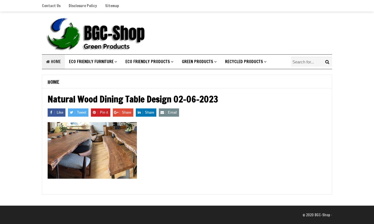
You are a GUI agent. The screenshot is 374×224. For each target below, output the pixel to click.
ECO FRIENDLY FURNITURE (91, 62)
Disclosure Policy (83, 6)
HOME (55, 62)
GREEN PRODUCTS (197, 62)
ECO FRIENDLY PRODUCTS (147, 62)
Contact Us (51, 6)
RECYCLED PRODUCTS (244, 62)
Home (53, 81)
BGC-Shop (322, 214)
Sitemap (112, 6)
